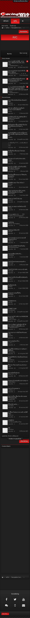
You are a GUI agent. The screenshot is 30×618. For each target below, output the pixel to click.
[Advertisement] (15, 510)
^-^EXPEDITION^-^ (13, 65)
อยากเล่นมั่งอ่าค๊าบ (13, 341)
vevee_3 (10, 161)
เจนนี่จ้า (10, 137)
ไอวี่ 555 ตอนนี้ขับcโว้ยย (14, 422)
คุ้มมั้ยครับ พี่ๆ (12, 285)
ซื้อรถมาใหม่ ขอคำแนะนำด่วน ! (17, 365)
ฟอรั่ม (15, 21)
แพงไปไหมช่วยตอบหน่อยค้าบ (17, 261)
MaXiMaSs (11, 360)
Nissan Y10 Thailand (14, 223)
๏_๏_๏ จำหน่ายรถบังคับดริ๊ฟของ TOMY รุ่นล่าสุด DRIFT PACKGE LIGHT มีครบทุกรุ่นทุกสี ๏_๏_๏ (18, 89)
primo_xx (10, 415)
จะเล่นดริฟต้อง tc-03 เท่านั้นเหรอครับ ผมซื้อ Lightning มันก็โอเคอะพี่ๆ (18, 134)
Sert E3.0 (10, 177)
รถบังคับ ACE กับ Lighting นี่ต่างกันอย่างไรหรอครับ (17, 117)
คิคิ (9, 428)
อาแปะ (10, 111)
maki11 (10, 208)
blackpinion (11, 119)
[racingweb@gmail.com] (23, 605)
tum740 (10, 231)
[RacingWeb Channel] (23, 599)
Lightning (11, 222)
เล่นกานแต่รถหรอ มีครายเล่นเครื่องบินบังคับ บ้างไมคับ (16, 191)
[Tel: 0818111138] (15, 605)
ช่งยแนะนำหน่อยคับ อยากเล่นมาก (18, 380)
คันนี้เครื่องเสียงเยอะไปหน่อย (16, 150)
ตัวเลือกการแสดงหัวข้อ (15, 438)
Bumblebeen (11, 310)
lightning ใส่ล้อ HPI (13, 230)
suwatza (10, 103)
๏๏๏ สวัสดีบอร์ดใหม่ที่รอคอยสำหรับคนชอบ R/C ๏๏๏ (16, 79)
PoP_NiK (10, 263)
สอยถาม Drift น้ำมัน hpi (15, 198)
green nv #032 (12, 319)
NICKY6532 (11, 193)
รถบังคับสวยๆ (12, 300)
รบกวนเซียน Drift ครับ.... (15, 253)
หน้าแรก (5, 21)
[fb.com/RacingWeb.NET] (6, 599)
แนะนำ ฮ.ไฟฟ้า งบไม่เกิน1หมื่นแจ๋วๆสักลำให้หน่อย (17, 167)
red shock (11, 405)
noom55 (10, 200)
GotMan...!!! (11, 390)
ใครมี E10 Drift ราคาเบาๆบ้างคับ (17, 269)
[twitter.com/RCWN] (15, 599)
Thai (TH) (4, 613)
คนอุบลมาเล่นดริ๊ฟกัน (14, 293)
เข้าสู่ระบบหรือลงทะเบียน (20, 1)
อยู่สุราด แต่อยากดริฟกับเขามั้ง (17, 206)
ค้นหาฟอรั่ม (5, 25)
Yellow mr (11, 241)
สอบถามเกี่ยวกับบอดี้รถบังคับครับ (18, 277)
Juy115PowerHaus (13, 169)
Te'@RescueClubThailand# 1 (16, 216)
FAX (9, 127)
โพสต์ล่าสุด (13, 25)
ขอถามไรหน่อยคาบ (14, 388)
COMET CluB (12, 308)
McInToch (11, 429)
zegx (9, 366)
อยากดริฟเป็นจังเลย (14, 372)
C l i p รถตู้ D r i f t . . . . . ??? (16, 214)
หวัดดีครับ (11, 420)
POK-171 (10, 374)
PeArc (10, 185)
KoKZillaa (10, 294)
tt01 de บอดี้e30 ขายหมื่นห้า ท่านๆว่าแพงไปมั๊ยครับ (16, 108)
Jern (9, 145)
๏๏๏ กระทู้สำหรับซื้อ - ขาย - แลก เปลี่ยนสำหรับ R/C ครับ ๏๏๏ (16, 63)
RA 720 (10, 152)
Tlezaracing (11, 352)
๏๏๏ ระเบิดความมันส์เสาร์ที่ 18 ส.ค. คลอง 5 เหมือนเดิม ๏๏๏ (17, 325)
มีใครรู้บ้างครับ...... (13, 404)
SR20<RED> (12, 382)
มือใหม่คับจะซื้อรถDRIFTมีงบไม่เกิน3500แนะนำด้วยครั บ (17, 125)
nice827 (10, 286)
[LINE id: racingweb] (6, 605)
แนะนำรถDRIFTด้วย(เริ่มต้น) (16, 246)
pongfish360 (11, 399)
